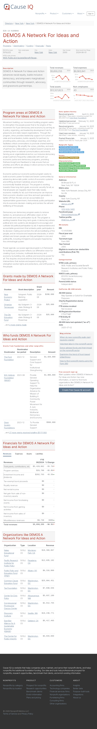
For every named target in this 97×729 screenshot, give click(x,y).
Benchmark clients (34, 691)
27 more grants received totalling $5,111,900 (28, 432)
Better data (78, 688)
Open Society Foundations (9, 425)
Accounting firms (57, 685)
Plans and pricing (33, 697)
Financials (39, 46)
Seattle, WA (33, 613)
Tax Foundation (10, 588)
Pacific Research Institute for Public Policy (11, 563)
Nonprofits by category (13, 685)
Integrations (78, 694)
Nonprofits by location (12, 688)
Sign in (90, 14)
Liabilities (39, 454)
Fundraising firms (57, 697)
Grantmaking (18, 46)
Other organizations (58, 703)
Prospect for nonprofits (36, 685)
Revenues (7, 454)
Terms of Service (10, 714)
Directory (9, 23)
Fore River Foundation (78, 118)
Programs (7, 46)
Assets (29, 454)
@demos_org (67, 220)
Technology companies (60, 688)
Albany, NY (32, 570)
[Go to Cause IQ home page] (18, 7)
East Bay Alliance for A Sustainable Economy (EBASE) (9, 626)
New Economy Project (8, 297)
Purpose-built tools (81, 691)
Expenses (19, 454)
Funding (29, 46)
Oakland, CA (33, 620)
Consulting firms (57, 700)
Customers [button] (67, 13)
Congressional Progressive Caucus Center (10, 606)
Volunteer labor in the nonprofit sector (76, 344)
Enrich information (34, 694)
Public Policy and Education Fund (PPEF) (11, 573)
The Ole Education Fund (8, 317)
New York (19, 23)
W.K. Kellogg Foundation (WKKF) (9, 378)
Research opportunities (36, 688)
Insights (76, 685)
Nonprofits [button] (40, 13)
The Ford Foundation (80, 130)
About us (77, 697)
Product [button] (53, 13)
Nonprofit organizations (60, 694)
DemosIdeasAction (69, 214)
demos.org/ (66, 204)
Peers (48, 46)
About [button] (80, 13)
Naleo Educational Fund (9, 553)
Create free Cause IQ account (76, 390)
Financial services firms (59, 691)
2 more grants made (18, 325)
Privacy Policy (27, 714)
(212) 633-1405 (68, 209)
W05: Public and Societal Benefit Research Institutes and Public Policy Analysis (36, 58)
